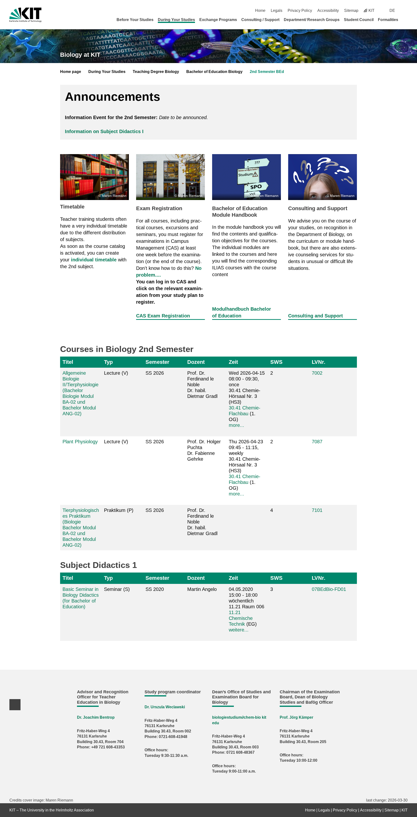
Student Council (359, 20)
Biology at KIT (80, 54)
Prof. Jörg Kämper (296, 717)
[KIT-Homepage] (25, 14)
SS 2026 (155, 373)
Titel (68, 362)
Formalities (388, 20)
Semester (157, 362)
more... (236, 425)
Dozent (196, 362)
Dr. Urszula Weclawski (165, 707)
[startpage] (406, 19)
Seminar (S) (117, 589)
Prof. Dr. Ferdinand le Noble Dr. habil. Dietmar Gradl (202, 384)
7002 (317, 373)
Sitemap (351, 10)
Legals (276, 10)
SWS (276, 362)
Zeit (233, 362)
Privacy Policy (300, 10)
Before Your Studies (135, 20)
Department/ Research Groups (312, 20)
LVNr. (318, 362)
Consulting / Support (260, 20)
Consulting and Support (317, 208)
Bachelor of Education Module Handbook (239, 211)
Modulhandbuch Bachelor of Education (241, 312)
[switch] (406, 10)
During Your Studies (176, 20)
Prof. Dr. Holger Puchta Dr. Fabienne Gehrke (204, 450)
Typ (108, 362)
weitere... (239, 629)
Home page (70, 72)
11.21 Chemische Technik (241, 618)
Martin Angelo (202, 589)
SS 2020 (155, 589)
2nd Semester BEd (267, 72)
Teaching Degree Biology (156, 72)
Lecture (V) (116, 373)
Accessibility (328, 10)
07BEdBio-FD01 (329, 589)
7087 (317, 441)
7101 (317, 510)
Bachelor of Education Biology (214, 72)
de (392, 10)
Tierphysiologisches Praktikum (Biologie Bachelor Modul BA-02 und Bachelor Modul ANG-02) (81, 528)
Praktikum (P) (118, 510)
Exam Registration (159, 208)
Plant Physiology (80, 441)
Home (260, 10)
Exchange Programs (218, 20)
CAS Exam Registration (163, 315)
